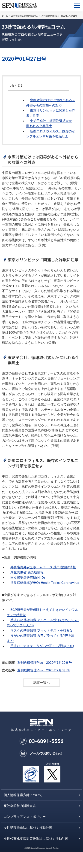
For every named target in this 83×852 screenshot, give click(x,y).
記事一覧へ (41, 683)
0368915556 (46, 741)
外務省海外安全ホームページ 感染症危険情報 (43, 567)
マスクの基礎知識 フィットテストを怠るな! (42, 630)
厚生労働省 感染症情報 (27, 572)
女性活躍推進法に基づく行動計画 (28, 828)
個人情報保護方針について (23, 795)
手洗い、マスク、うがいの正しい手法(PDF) (42, 646)
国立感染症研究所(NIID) (27, 577)
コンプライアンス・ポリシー (25, 817)
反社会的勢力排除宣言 (20, 806)
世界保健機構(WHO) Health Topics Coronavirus (44, 582)
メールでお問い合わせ (46, 753)
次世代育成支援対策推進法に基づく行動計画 (36, 838)
